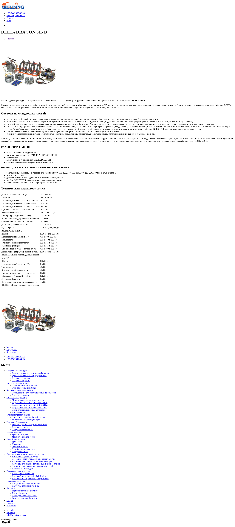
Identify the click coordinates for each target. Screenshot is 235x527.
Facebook (11, 512)
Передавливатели (20, 451)
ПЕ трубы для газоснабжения (25, 486)
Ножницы (16, 444)
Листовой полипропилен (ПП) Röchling (30, 478)
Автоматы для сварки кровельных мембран (32, 461)
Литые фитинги (19, 493)
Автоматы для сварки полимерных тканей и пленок (36, 464)
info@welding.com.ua (16, 515)
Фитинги (11, 488)
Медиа (10, 347)
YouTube (10, 510)
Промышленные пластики (19, 471)
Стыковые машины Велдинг (25, 385)
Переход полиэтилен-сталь (24, 495)
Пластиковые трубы (16, 481)
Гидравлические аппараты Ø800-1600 (29, 407)
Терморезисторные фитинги (25, 491)
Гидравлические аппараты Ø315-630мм (30, 405)
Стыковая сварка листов (18, 383)
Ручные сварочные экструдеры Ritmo (29, 375)
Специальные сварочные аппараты (28, 410)
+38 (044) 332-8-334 (16, 357)
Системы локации (20, 395)
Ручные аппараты (20, 434)
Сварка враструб (14, 432)
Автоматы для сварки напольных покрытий (32, 466)
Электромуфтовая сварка (18, 415)
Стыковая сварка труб (17, 397)
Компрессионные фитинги (24, 498)
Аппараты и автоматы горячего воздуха (25, 454)
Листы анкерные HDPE (23, 473)
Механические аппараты (23, 437)
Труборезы (17, 442)
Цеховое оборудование (17, 422)
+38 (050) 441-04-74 (16, 359)
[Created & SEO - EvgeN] (6, 523)
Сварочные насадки (21, 378)
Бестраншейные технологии (20, 390)
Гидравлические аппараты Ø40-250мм (29, 402)
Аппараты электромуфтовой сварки (28, 417)
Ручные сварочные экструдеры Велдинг (30, 373)
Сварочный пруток (21, 380)
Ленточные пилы (20, 427)
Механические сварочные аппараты (28, 400)
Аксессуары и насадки (22, 469)
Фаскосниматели (20, 446)
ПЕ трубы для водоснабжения (26, 483)
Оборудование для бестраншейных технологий (34, 393)
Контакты (11, 352)
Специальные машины (22, 429)
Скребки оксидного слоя (23, 449)
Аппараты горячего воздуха (25, 456)
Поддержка (12, 349)
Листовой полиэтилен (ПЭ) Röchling (29, 476)
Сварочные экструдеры (17, 371)
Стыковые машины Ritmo (24, 388)
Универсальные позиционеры (26, 420)
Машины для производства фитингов (29, 424)
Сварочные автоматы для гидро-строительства (33, 459)
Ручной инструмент (16, 439)
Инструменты (18, 412)
